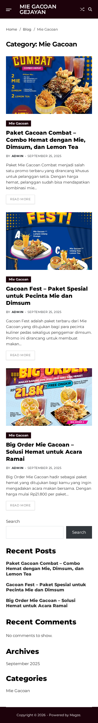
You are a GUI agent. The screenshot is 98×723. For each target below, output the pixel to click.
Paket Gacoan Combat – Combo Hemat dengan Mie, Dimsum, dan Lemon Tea (45, 139)
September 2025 (23, 663)
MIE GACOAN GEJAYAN (38, 9)
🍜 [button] (10, 713)
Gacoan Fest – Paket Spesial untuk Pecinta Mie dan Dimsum (47, 295)
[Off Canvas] (8, 10)
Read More (20, 199)
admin (18, 156)
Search (13, 521)
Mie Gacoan (18, 123)
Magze (75, 715)
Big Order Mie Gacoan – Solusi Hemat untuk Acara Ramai (44, 451)
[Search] (90, 9)
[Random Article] (82, 9)
